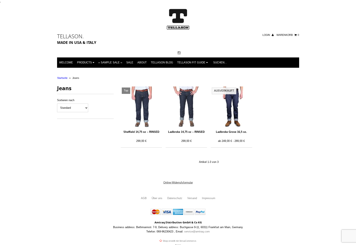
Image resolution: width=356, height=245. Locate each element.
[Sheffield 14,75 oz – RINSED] (141, 107)
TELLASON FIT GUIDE (191, 62)
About (142, 62)
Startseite (62, 78)
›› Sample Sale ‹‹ (110, 62)
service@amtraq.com (197, 231)
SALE (129, 62)
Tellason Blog (162, 62)
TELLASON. (70, 36)
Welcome (66, 62)
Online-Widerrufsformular (178, 182)
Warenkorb (287, 35)
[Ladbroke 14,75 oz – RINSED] (186, 107)
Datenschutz (174, 198)
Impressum (208, 198)
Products (85, 62)
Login (266, 35)
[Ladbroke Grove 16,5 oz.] (231, 107)
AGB (144, 198)
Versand (192, 198)
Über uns (157, 198)
